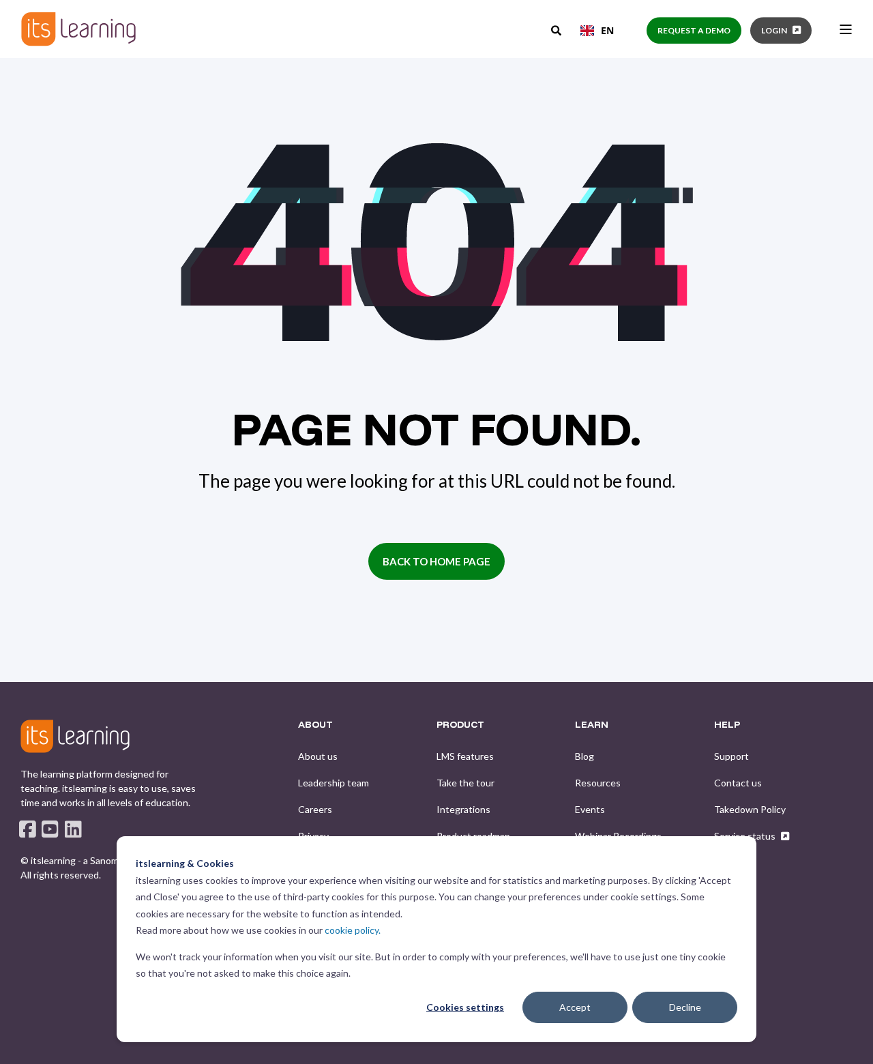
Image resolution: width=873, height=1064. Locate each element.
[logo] (75, 736)
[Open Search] (557, 29)
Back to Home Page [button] (436, 561)
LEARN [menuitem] (591, 725)
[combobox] (597, 30)
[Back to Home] (78, 29)
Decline (685, 1007)
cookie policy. (353, 930)
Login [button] (774, 30)
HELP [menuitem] (727, 725)
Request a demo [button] (693, 30)
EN (607, 30)
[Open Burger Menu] (845, 29)
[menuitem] (318, 756)
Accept (575, 1007)
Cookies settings (465, 1007)
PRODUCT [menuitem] (460, 725)
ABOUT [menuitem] (315, 725)
